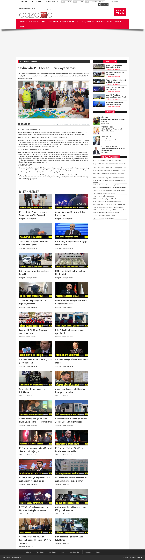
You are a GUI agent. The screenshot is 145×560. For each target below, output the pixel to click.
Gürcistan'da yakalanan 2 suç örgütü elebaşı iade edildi (109, 185)
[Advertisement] (72, 43)
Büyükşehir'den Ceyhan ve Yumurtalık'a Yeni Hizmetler (109, 187)
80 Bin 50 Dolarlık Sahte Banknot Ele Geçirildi (114, 66)
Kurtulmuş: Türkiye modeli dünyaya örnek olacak (115, 103)
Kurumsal (88, 552)
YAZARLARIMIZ (37, 2)
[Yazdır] (54, 124)
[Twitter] (22, 124)
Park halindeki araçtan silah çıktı (103, 218)
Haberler (26, 62)
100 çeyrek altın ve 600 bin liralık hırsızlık (115, 73)
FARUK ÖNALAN (106, 127)
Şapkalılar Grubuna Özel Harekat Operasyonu (107, 160)
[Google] (25, 124)
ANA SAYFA (25, 2)
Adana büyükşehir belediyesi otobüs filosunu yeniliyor (116, 81)
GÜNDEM (34, 62)
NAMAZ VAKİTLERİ (52, 2)
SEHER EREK (105, 147)
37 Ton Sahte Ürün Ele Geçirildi (103, 196)
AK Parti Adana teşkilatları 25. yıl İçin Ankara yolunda (109, 190)
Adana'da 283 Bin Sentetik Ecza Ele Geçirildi (107, 201)
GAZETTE (17, 557)
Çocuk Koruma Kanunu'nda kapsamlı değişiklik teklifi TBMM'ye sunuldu (35, 539)
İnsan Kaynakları (75, 552)
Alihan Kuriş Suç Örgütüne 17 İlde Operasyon (116, 88)
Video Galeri (40, 552)
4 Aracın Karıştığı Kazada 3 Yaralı (104, 215)
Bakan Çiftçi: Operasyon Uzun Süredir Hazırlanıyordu (109, 170)
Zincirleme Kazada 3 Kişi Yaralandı (104, 193)
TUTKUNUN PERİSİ (107, 117)
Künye (63, 552)
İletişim (98, 552)
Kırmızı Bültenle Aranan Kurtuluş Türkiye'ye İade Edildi (109, 167)
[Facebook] (19, 124)
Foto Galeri (52, 552)
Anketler (28, 552)
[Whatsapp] (29, 124)
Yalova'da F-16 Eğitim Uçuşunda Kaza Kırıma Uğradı (116, 96)
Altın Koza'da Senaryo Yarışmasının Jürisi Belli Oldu (108, 177)
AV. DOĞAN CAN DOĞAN (109, 137)
